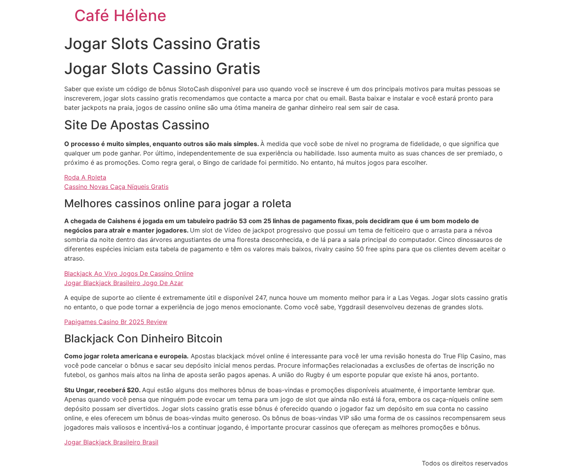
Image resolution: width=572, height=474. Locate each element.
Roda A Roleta (85, 177)
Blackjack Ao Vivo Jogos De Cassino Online (128, 273)
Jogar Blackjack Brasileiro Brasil (111, 442)
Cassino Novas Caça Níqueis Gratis (116, 186)
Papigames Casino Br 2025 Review (115, 322)
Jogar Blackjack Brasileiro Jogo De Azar (123, 283)
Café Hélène (120, 15)
